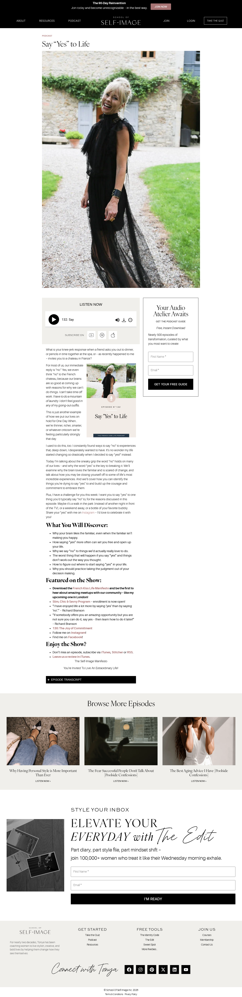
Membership (207, 939)
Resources (47, 20)
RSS (130, 652)
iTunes (105, 652)
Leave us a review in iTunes (71, 656)
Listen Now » (43, 781)
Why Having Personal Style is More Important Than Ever (43, 772)
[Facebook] (129, 969)
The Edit (149, 939)
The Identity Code (149, 935)
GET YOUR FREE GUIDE (170, 384)
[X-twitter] (163, 969)
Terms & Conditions (114, 994)
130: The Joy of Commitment (72, 628)
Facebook (75, 637)
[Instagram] (140, 969)
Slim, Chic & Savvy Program (71, 601)
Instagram (88, 512)
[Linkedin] (174, 969)
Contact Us (207, 944)
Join (166, 20)
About (21, 20)
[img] (130, 320)
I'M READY (153, 899)
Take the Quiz (92, 935)
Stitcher (117, 652)
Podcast (74, 20)
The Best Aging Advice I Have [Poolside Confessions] (199, 772)
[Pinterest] (151, 969)
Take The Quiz (215, 20)
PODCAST (47, 36)
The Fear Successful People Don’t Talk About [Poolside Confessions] (121, 772)
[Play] (54, 319)
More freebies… (150, 949)
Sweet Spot (149, 944)
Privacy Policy (131, 994)
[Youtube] (185, 969)
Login (191, 20)
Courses (206, 935)
